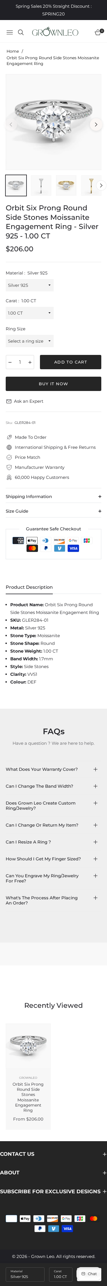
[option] (53, 122)
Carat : (21, 300)
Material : (26, 273)
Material (17, 1271)
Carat (58, 1271)
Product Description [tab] (29, 587)
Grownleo (28, 1078)
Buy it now (53, 383)
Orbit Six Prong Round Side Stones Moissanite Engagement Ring (28, 1097)
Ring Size (15, 328)
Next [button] (96, 124)
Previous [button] (11, 124)
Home (13, 51)
